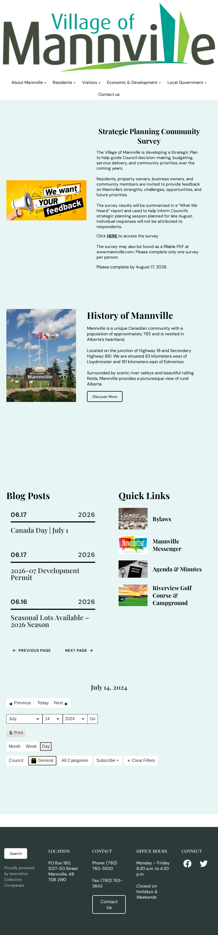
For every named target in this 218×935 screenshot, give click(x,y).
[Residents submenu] (74, 82)
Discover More (105, 396)
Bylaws (162, 518)
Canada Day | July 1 (39, 530)
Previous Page (32, 650)
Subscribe (105, 760)
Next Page (79, 650)
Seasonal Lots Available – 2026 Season (50, 621)
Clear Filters (143, 760)
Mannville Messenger (167, 544)
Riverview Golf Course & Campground (172, 595)
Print (16, 733)
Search (16, 853)
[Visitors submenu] (99, 82)
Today (43, 703)
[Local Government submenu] (205, 82)
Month (14, 746)
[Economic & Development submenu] (159, 82)
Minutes (191, 569)
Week (31, 746)
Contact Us (109, 904)
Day (46, 746)
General (45, 760)
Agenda (162, 569)
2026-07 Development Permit (45, 574)
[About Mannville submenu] (45, 82)
